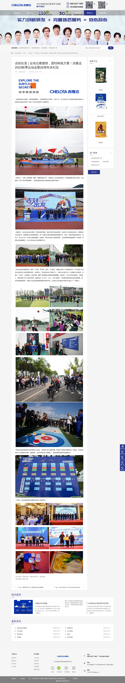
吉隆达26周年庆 (34, 576)
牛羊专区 (13, 663)
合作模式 (66, 13)
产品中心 (14, 654)
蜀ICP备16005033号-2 (62, 681)
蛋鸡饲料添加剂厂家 (24, 48)
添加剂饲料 (44, 48)
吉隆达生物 (25, 576)
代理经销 (78, 13)
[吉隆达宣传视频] (23, 607)
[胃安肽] (101, 77)
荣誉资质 (36, 663)
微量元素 (42, 13)
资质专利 (36, 661)
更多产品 (54, 13)
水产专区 (13, 666)
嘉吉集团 (19, 634)
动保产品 (30, 13)
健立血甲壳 (100, 116)
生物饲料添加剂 (35, 48)
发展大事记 (37, 669)
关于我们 (36, 654)
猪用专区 (13, 658)
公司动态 (30, 53)
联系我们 (36, 666)
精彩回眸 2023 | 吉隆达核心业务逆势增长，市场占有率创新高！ (33, 587)
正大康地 (70, 631)
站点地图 (22, 678)
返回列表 (94, 172)
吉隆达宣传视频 (41, 603)
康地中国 (70, 628)
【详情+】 (38, 613)
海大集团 (70, 637)
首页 (24, 53)
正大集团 (19, 631)
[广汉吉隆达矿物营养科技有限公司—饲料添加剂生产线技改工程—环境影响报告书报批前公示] (74, 603)
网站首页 (17, 13)
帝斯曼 (19, 637)
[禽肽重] (101, 130)
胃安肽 (101, 90)
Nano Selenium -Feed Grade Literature (69, 587)
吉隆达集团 (42, 576)
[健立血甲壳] (101, 103)
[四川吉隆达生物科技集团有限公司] (21, 5)
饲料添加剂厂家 (53, 48)
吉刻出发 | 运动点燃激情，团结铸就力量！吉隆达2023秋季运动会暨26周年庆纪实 (56, 53)
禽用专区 (13, 661)
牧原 (68, 634)
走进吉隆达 (103, 13)
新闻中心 (90, 13)
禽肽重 (101, 142)
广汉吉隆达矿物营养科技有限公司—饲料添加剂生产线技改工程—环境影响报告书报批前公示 (98, 603)
